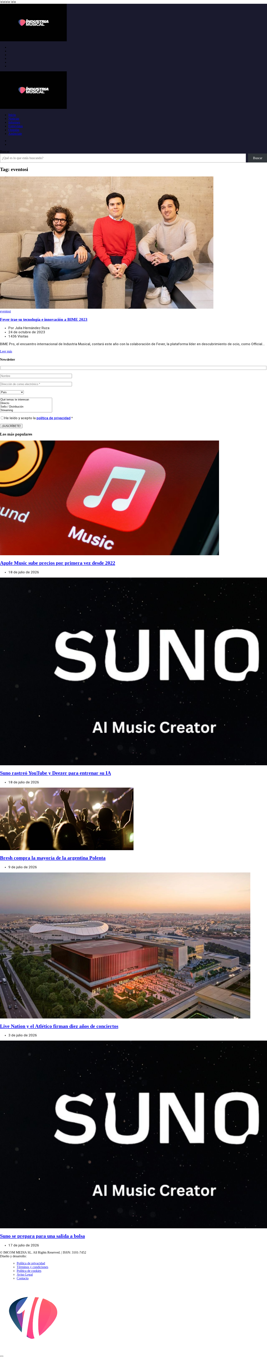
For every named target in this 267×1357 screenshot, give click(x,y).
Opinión (13, 130)
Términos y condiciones (32, 1267)
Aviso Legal (25, 1274)
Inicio (12, 115)
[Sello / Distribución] (26, 407)
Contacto (23, 1278)
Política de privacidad (31, 1263)
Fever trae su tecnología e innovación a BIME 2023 (43, 319)
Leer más (6, 351)
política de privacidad (54, 418)
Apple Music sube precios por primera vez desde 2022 (57, 563)
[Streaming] (26, 410)
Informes (14, 122)
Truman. (33, 1256)
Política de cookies (29, 1271)
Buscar (4, 151)
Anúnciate (15, 133)
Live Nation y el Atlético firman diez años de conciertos (59, 1026)
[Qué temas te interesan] (26, 400)
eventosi (5, 311)
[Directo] (26, 403)
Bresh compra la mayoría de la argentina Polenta (53, 858)
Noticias (13, 118)
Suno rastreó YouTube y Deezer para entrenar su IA (55, 773)
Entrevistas (15, 126)
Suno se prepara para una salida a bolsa (42, 1236)
